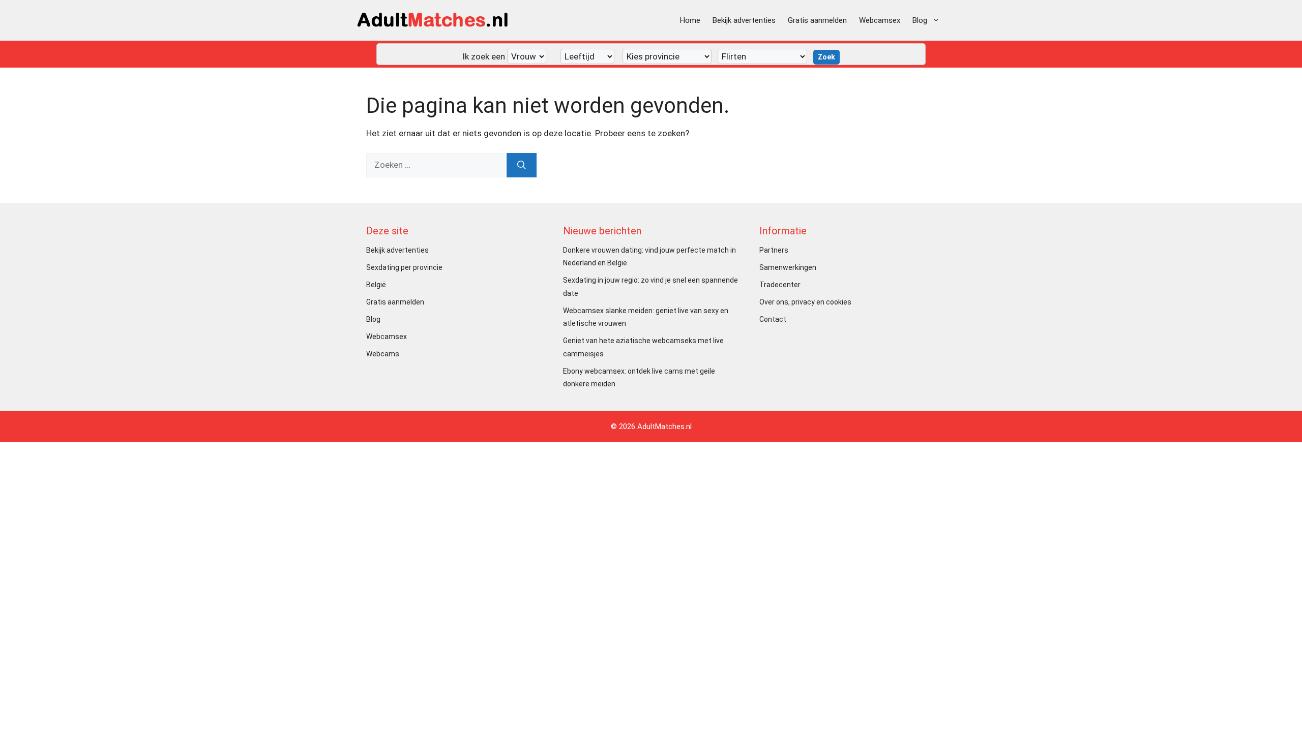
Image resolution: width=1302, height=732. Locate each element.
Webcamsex (879, 20)
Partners (773, 250)
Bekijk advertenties (744, 20)
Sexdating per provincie (404, 267)
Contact (772, 319)
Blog (919, 20)
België (376, 285)
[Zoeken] (522, 165)
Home (690, 20)
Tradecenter (780, 285)
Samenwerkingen (787, 267)
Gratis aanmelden (817, 20)
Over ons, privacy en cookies (805, 302)
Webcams (382, 354)
